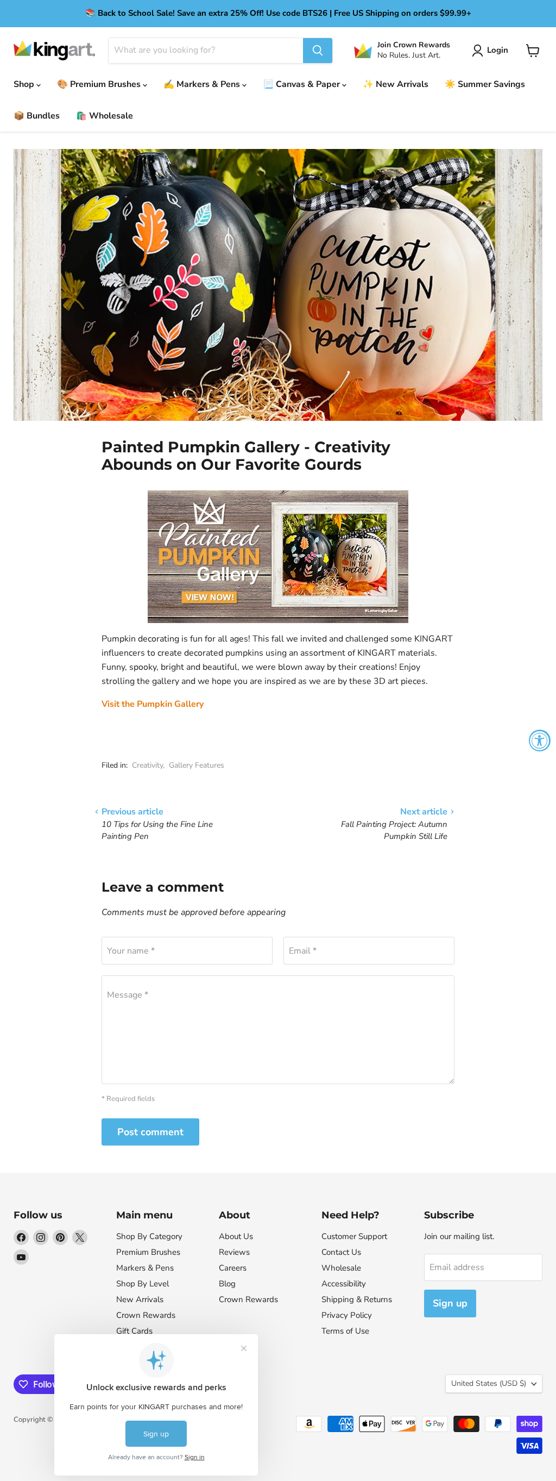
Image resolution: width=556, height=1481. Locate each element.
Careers (233, 1267)
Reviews (234, 1252)
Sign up (450, 1303)
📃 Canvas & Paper (302, 84)
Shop (25, 84)
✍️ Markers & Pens (202, 84)
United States (488, 1383)
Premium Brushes (148, 1252)
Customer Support (354, 1236)
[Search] (317, 50)
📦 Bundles (37, 116)
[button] (492, 50)
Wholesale (341, 1267)
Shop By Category (149, 1236)
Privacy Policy (346, 1315)
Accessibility (343, 1283)
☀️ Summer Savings (485, 84)
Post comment (150, 1131)
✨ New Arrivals (395, 84)
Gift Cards (134, 1331)
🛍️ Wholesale (104, 116)
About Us (236, 1236)
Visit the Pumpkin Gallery (153, 704)
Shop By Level (142, 1283)
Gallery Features (196, 765)
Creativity (147, 765)
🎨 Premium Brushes (100, 84)
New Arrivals (139, 1299)
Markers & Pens (145, 1267)
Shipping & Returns (356, 1299)
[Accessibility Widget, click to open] (540, 740)
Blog (227, 1283)
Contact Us (341, 1252)
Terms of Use (345, 1331)
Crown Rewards (145, 1315)
